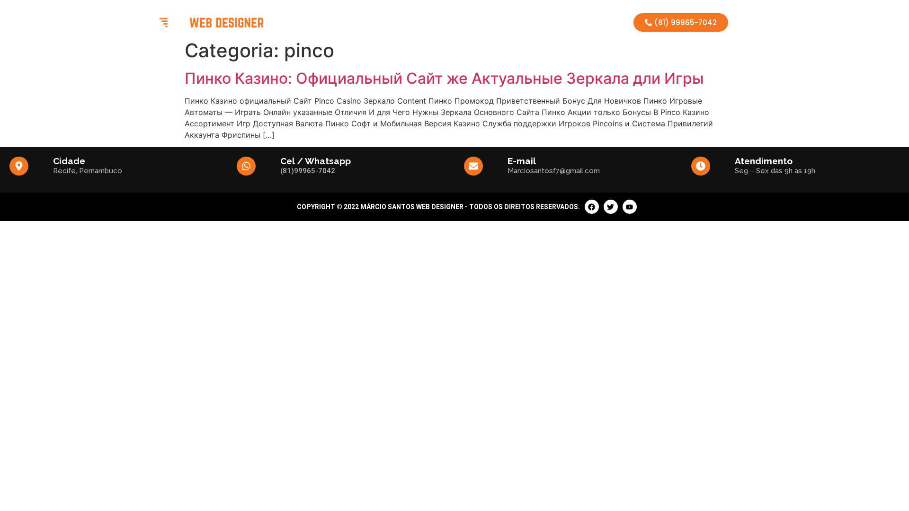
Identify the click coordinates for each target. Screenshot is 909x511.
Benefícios (367, 22)
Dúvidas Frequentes (525, 22)
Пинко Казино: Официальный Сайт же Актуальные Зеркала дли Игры (444, 78)
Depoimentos (458, 22)
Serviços (410, 22)
